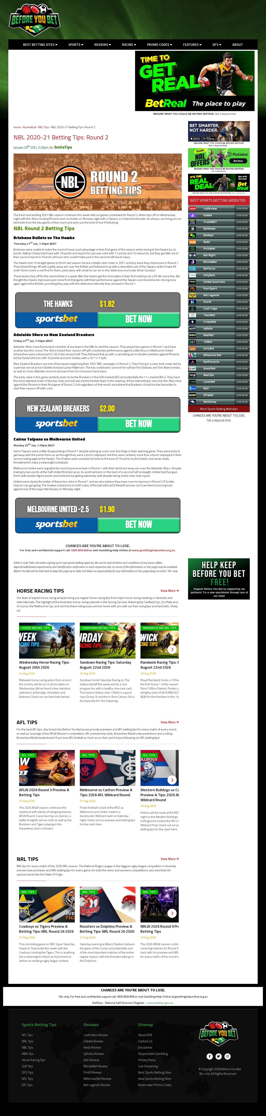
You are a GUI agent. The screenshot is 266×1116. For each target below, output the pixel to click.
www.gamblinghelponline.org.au (153, 550)
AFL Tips (27, 1035)
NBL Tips (43, 127)
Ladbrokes (210, 208)
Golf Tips (27, 1066)
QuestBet (209, 368)
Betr (206, 388)
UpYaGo (208, 328)
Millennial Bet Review (97, 1078)
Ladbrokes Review (96, 1035)
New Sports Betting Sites (154, 1078)
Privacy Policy (147, 1060)
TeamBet (209, 315)
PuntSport (210, 288)
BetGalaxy (209, 402)
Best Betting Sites (39, 44)
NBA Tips (28, 1053)
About (237, 44)
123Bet (207, 342)
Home (17, 127)
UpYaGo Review (94, 1053)
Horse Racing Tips (33, 1060)
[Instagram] (227, 1056)
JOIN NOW (242, 208)
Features (191, 44)
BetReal (208, 235)
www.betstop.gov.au (160, 1003)
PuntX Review (92, 1072)
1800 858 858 (80, 550)
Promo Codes (158, 44)
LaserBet (209, 382)
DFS (216, 44)
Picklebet (209, 248)
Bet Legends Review (97, 1084)
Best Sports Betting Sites (154, 1072)
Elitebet (208, 395)
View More (168, 590)
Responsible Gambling (152, 1053)
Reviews (101, 44)
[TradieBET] (219, 145)
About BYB (145, 1035)
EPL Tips (27, 1084)
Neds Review (92, 1047)
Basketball (29, 127)
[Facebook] (210, 1056)
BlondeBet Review (95, 1066)
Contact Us (145, 1041)
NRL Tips (27, 1041)
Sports (74, 44)
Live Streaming (148, 1066)
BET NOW (139, 319)
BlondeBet (210, 262)
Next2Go (208, 375)
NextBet (208, 335)
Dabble (207, 215)
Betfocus (209, 268)
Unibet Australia (214, 282)
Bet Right (209, 255)
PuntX (207, 302)
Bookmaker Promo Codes (155, 1084)
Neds (206, 242)
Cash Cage (210, 308)
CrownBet (209, 322)
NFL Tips (27, 1078)
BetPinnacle (211, 362)
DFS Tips (27, 1072)
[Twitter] (219, 1056)
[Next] (172, 649)
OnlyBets (209, 275)
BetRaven (209, 228)
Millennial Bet (212, 355)
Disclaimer (145, 1047)
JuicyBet (208, 348)
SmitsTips (63, 147)
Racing (128, 44)
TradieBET (210, 222)
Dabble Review (93, 1041)
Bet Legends (211, 295)
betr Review (91, 1060)
